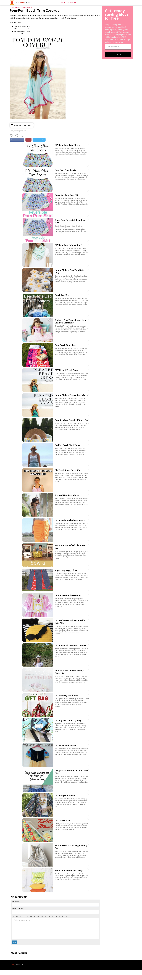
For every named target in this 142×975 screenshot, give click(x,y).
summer (16, 131)
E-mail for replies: (17, 908)
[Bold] (20, 916)
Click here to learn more (22, 125)
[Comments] (16, 135)
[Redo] (17, 916)
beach (12, 131)
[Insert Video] (49, 916)
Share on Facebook (17, 140)
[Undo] (13, 916)
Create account (71, 2)
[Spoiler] (59, 916)
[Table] (52, 916)
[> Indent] (42, 916)
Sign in (63, 2)
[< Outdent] (38, 916)
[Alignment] (63, 916)
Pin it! (28, 140)
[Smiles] (66, 916)
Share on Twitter (39, 140)
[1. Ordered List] (34, 916)
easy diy (23, 131)
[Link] (56, 916)
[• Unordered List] (31, 916)
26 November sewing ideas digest (21, 7)
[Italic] (24, 916)
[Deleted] (27, 916)
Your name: (15, 901)
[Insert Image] (45, 916)
